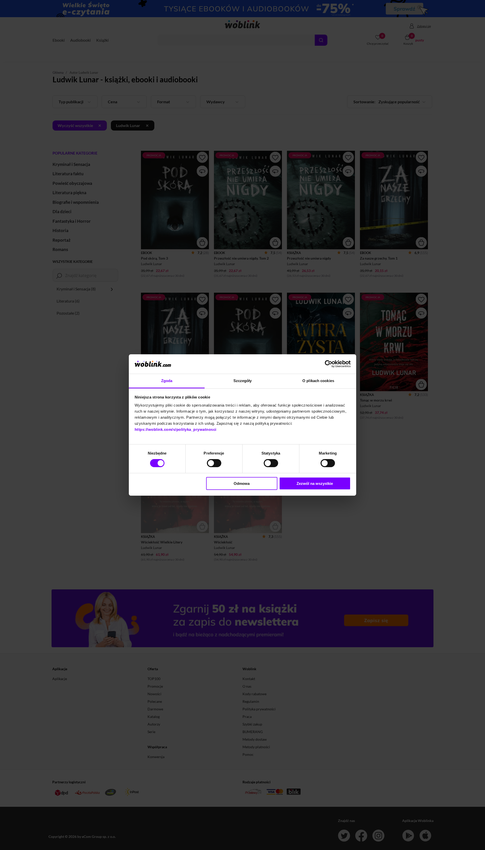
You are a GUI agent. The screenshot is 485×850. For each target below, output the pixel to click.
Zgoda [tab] (167, 381)
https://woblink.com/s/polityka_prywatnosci (175, 429)
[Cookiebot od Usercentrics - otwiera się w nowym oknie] (328, 364)
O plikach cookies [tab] (318, 381)
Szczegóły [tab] (242, 381)
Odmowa (242, 483)
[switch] (214, 463)
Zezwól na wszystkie (315, 483)
